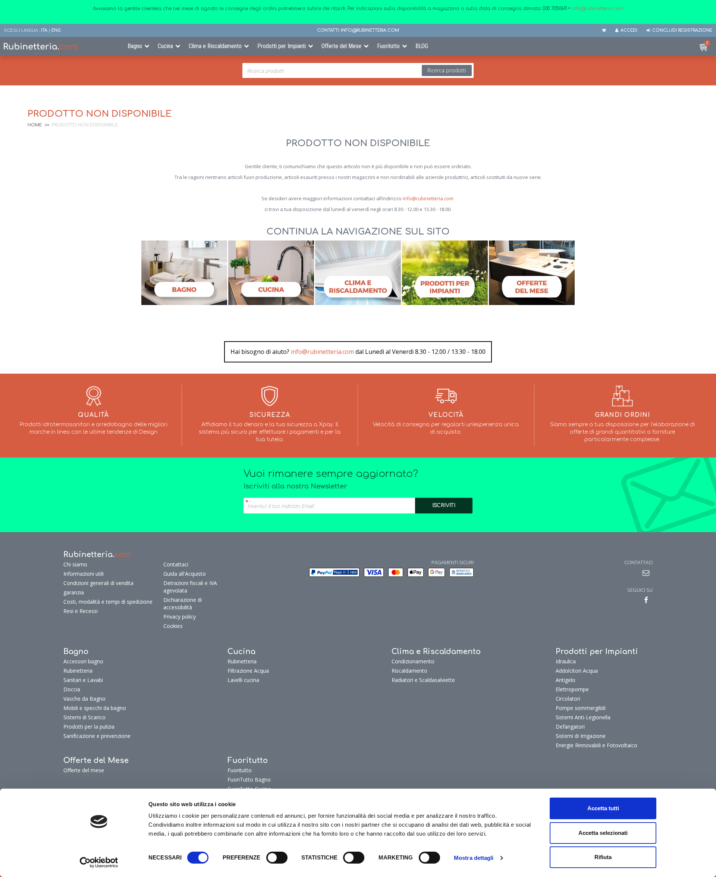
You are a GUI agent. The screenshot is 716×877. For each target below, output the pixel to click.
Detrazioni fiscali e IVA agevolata (190, 586)
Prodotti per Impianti (281, 46)
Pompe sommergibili (581, 707)
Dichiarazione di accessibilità (182, 603)
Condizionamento (413, 661)
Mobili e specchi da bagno (94, 707)
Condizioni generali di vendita (98, 583)
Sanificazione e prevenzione (97, 735)
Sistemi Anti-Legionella (583, 717)
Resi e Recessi (80, 610)
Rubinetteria (77, 670)
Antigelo (565, 679)
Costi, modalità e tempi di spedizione (108, 601)
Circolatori (568, 698)
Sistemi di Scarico (84, 717)
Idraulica (566, 661)
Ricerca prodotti (446, 70)
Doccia (71, 689)
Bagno (135, 46)
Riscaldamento (409, 670)
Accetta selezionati (603, 833)
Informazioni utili (83, 573)
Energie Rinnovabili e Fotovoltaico (596, 745)
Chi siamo (75, 564)
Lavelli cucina (243, 679)
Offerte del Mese (341, 46)
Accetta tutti (603, 808)
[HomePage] (60, 46)
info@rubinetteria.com (428, 198)
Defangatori (570, 726)
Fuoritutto (388, 46)
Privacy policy (179, 616)
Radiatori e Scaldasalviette (423, 679)
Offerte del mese (83, 770)
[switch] (277, 858)
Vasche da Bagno (84, 698)
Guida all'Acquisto (184, 573)
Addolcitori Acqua (577, 670)
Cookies (173, 625)
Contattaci (175, 564)
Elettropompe (572, 689)
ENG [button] (56, 30)
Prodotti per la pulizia (88, 726)
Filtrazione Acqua (248, 670)
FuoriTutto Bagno (249, 779)
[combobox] (358, 70)
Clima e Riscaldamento (215, 46)
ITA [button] (44, 30)
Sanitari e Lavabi (83, 679)
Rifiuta (603, 857)
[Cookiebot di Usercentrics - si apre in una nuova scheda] (99, 862)
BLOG (421, 46)
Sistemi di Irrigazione (581, 735)
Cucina (165, 46)
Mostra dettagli (474, 858)
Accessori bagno (83, 661)
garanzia (73, 592)
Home (35, 125)
